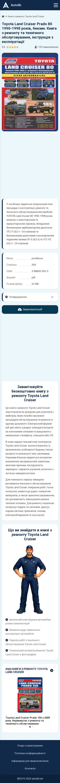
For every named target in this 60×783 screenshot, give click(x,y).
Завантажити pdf (32, 309)
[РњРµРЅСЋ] (56, 5)
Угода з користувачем (30, 745)
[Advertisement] (30, 165)
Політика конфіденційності (30, 753)
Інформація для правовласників (30, 761)
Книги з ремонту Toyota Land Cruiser (26, 16)
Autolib (16, 5)
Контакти (30, 768)
